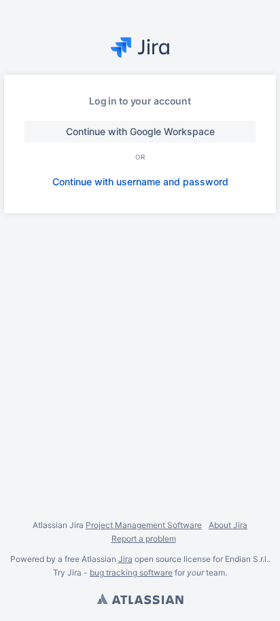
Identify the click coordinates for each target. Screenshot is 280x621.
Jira (125, 559)
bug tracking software (131, 572)
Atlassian (140, 600)
